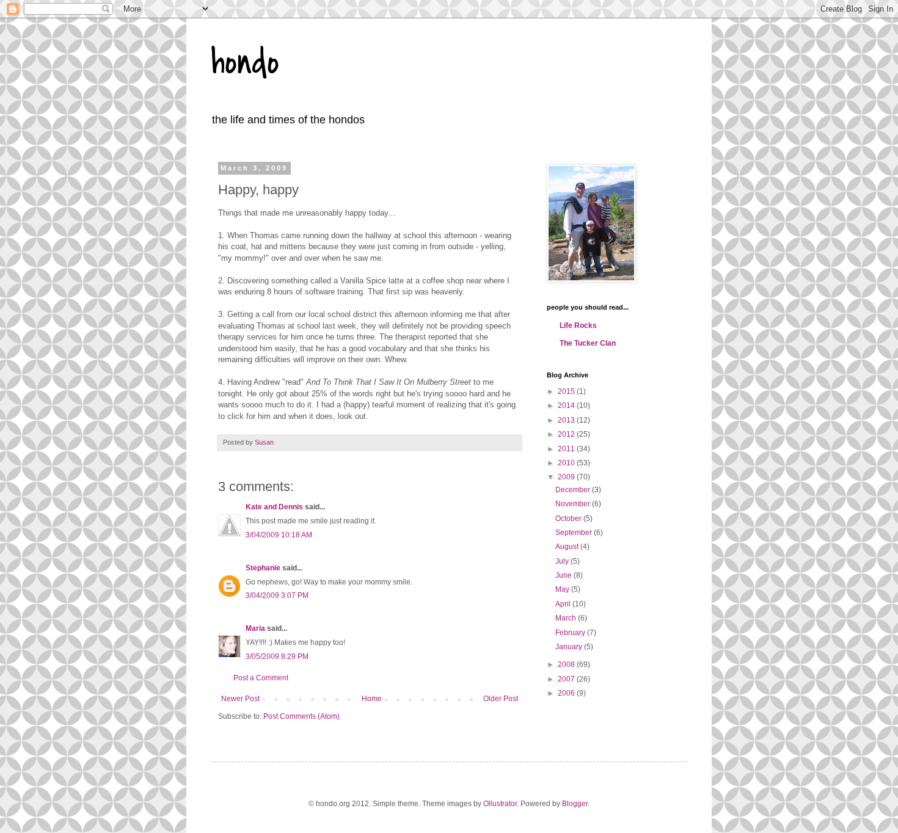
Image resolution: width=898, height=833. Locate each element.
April (563, 604)
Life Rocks (578, 325)
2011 (567, 449)
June (564, 575)
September (574, 532)
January (569, 646)
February (571, 632)
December (573, 490)
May (563, 589)
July (563, 561)
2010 (567, 463)
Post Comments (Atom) (301, 716)
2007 (567, 679)
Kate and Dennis (274, 507)
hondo (245, 62)
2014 (567, 405)
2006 (567, 693)
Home (372, 698)
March (566, 618)
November (573, 504)
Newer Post (240, 698)
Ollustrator (500, 803)
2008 (567, 664)
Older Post (500, 698)
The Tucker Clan (588, 343)
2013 (567, 420)
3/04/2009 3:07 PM (277, 595)
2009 (567, 477)
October (569, 518)
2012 (567, 434)
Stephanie (263, 568)
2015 (567, 391)
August (567, 546)
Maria (255, 628)
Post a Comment (260, 678)
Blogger (575, 803)
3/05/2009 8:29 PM (277, 656)
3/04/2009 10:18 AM (279, 535)
